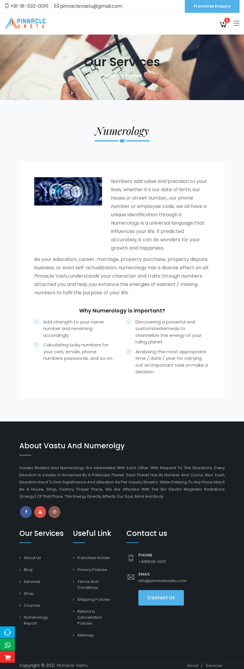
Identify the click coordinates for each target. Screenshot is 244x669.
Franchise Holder (93, 558)
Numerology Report (36, 620)
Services (32, 581)
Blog (28, 569)
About (192, 665)
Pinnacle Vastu (72, 665)
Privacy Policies (92, 569)
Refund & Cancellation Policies (89, 617)
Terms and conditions (87, 584)
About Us (32, 558)
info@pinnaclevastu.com (162, 581)
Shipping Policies (93, 599)
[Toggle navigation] (237, 23)
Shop (29, 593)
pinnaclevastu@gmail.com (90, 6)
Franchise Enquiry (212, 6)
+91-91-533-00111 (29, 6)
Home (108, 75)
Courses (32, 605)
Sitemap (85, 635)
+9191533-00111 (152, 561)
